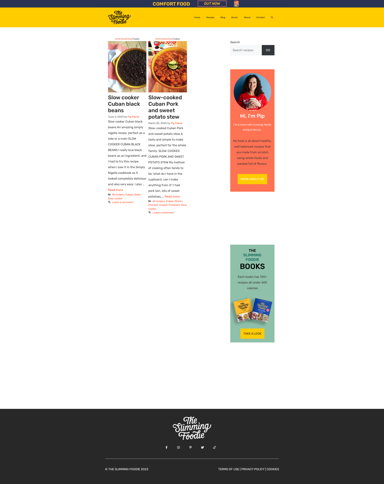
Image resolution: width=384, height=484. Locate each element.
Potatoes (174, 204)
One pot (153, 204)
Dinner (178, 201)
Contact (260, 17)
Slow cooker (115, 198)
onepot (163, 204)
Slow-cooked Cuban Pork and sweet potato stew (165, 107)
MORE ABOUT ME (252, 179)
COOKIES (273, 469)
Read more (115, 190)
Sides (137, 194)
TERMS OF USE (228, 469)
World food (127, 39)
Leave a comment (122, 202)
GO (268, 50)
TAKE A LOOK (252, 333)
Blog (222, 17)
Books (234, 17)
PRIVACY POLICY (252, 469)
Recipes (210, 17)
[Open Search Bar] (272, 17)
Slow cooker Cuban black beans (124, 104)
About (247, 17)
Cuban (129, 194)
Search (235, 42)
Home (197, 17)
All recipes (118, 194)
